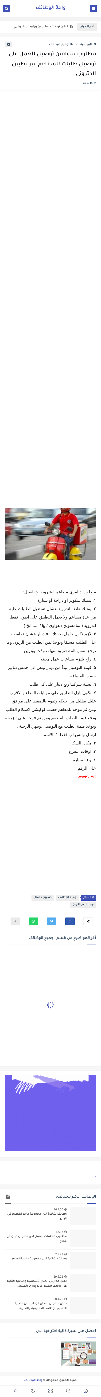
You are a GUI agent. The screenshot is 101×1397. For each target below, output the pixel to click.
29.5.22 (58, 1277)
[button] (70, 921)
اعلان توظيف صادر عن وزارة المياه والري (41, 26)
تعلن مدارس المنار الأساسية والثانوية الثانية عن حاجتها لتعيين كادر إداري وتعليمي (37, 1284)
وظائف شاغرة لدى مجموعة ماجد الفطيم (39, 1259)
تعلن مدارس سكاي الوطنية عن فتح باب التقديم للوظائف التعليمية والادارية (39, 1306)
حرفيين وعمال (43, 897)
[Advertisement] (50, 299)
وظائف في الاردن (83, 904)
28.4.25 (58, 1299)
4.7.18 (59, 1232)
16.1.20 (58, 1209)
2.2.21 (59, 1254)
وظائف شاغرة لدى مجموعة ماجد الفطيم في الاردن (37, 1217)
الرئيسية (86, 44)
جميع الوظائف (59, 44)
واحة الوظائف (51, 8)
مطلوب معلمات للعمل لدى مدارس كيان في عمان (37, 1239)
